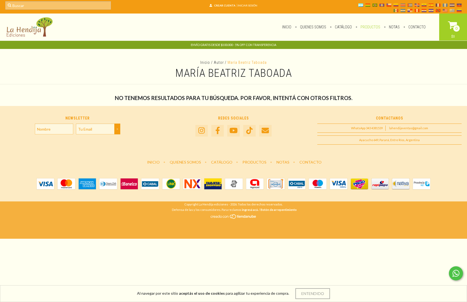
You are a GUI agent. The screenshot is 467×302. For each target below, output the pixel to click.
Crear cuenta (224, 5)
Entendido (312, 293)
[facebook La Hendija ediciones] (217, 131)
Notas (394, 27)
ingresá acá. (250, 209)
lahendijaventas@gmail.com (408, 128)
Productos (370, 27)
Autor (219, 62)
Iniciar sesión (247, 5)
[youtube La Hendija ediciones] (233, 131)
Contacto (417, 27)
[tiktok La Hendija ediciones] (249, 131)
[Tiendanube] (233, 218)
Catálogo (343, 27)
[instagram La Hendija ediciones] (201, 131)
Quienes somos (312, 27)
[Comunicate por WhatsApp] (456, 273)
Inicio (286, 27)
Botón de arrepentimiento (279, 209)
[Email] (265, 131)
